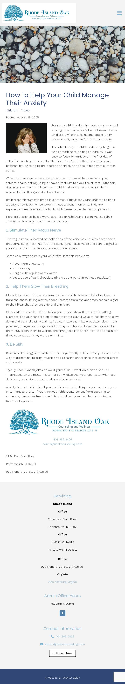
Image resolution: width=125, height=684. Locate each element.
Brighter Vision (71, 677)
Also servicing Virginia (62, 581)
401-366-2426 (62, 439)
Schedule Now (62, 653)
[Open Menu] (119, 13)
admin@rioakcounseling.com (62, 444)
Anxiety (25, 110)
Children (11, 110)
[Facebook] (62, 613)
